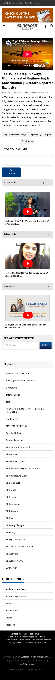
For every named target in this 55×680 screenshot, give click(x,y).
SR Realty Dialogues (15, 525)
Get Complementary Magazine (22, 637)
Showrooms (11, 454)
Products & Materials (16, 596)
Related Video (10, 234)
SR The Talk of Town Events (19, 547)
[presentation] (43, 183)
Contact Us (16, 634)
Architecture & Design (16, 589)
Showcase (29, 642)
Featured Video (11, 182)
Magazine (10, 625)
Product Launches (14, 440)
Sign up (11, 3)
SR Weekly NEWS (14, 561)
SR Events (11, 497)
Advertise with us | (28, 669)
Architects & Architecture (18, 374)
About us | (14, 669)
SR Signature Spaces (16, 540)
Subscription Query (42, 639)
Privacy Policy (15, 642)
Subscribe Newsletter (34, 634)
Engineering (35, 134)
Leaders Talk (12, 419)
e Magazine (11, 388)
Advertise (19, 3)
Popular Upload (13, 433)
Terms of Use (10, 639)
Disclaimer (25, 639)
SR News (10, 518)
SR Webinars (12, 554)
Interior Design (13, 395)
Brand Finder (12, 611)
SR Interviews (12, 511)
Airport (48, 134)
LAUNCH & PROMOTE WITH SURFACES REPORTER (25, 410)
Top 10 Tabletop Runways (15, 134)
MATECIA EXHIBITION (17, 426)
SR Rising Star (12, 532)
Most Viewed (10, 286)
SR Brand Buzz (13, 483)
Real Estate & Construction (19, 447)
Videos (9, 618)
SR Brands (11, 490)
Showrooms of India (15, 462)
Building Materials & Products (20, 381)
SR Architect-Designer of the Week (23, 469)
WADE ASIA (11, 568)
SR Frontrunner (13, 504)
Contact (36, 3)
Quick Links (13, 580)
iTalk (8, 402)
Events (9, 603)
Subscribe (28, 3)
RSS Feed (41, 642)
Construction (27, 141)
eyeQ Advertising (27, 664)
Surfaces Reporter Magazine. (35, 657)
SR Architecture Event (16, 476)
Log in (5, 3)
